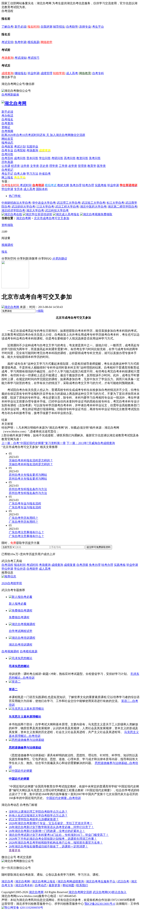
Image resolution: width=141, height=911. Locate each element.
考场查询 (7, 57)
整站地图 (68, 885)
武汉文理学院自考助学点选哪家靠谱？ (34, 819)
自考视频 (7, 131)
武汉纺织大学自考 (23, 206)
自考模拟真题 (28, 651)
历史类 (44, 165)
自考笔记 (7, 169)
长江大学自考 (115, 202)
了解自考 (7, 26)
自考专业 (7, 150)
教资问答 (82, 158)
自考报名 (7, 119)
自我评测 (46, 26)
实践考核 (100, 185)
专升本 (18, 189)
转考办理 (88, 185)
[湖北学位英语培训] (37, 214)
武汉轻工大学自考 (93, 202)
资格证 (5, 127)
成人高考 (72, 73)
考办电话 (7, 115)
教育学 (91, 165)
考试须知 (20, 57)
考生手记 (7, 173)
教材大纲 (63, 185)
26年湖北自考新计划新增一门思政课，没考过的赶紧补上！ (47, 831)
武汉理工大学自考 (68, 202)
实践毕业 (32, 146)
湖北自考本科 (24, 885)
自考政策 (7, 146)
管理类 (82, 165)
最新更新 (54, 885)
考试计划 (20, 146)
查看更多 (15, 850)
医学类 (101, 165)
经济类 (15, 165)
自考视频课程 (10, 651)
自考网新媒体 (10, 94)
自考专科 (98, 73)
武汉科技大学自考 (57, 210)
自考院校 (20, 150)
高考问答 (70, 158)
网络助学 (46, 42)
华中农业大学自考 (44, 202)
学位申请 (7, 189)
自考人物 (20, 173)
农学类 (72, 165)
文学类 (34, 165)
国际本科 (42, 189)
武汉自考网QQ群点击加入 (109, 892)
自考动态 (41, 885)
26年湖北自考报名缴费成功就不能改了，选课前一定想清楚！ (48, 846)
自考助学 (72, 26)
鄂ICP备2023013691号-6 (99, 903)
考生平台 (98, 26)
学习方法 (32, 173)
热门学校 (15, 195)
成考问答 (20, 158)
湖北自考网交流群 (80, 892)
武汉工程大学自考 (67, 206)
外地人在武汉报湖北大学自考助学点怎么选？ (38, 815)
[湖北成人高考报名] (66, 214)
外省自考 (45, 173)
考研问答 (57, 158)
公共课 (5, 165)
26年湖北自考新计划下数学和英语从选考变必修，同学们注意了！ (51, 827)
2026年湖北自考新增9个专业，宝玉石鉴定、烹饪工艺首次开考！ (51, 823)
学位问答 (45, 158)
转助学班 (59, 73)
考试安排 (7, 42)
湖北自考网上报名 (43, 881)
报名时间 (33, 26)
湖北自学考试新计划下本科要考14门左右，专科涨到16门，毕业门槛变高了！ (59, 834)
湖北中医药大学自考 (93, 206)
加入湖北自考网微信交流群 (67, 134)
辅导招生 (59, 26)
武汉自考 (123, 881)
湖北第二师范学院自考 (122, 206)
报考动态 (7, 142)
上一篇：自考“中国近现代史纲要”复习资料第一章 (33, 443)
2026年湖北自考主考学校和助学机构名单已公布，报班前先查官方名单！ (56, 842)
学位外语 (20, 568)
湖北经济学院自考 (13, 210)
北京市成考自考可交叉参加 (51, 218)
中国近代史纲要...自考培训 (63, 798)
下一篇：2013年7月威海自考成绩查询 (90, 443)
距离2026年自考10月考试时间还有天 (25, 134)
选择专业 (85, 26)
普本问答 (32, 158)
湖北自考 (7, 881)
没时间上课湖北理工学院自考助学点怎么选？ (38, 811)
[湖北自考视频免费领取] (96, 214)
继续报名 (20, 73)
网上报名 (7, 177)
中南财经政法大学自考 (16, 202)
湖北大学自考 (35, 210)
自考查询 (7, 123)
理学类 (53, 165)
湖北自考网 (23, 218)
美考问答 (95, 158)
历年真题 (7, 162)
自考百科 (7, 158)
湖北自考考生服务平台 (101, 881)
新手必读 (20, 26)
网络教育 (85, 73)
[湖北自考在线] (11, 214)
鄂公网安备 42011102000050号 (23, 907)
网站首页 (7, 138)
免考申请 (20, 42)
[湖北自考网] (13, 103)
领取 (40, 310)
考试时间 (26, 185)
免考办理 (76, 185)
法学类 (25, 165)
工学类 (63, 165)
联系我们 (82, 885)
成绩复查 (70, 564)
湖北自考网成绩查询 (70, 881)
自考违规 (82, 564)
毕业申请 (33, 73)
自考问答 (7, 154)
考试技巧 (33, 57)
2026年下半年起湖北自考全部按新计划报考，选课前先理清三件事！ (53, 838)
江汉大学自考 (45, 206)
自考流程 (7, 564)
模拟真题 (33, 42)
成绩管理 (46, 73)
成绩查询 (7, 73)
